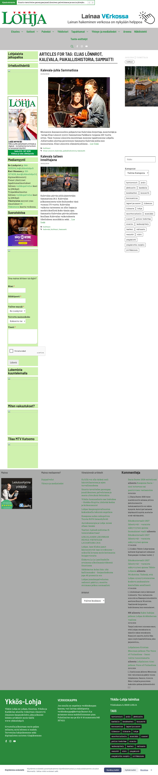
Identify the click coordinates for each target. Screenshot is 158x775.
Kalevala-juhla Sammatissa (59, 70)
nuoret (129, 219)
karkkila (143, 188)
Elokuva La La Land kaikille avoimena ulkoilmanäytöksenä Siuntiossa (97, 562)
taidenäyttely (142, 224)
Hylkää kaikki (130, 770)
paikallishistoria (70, 151)
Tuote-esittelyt (79, 39)
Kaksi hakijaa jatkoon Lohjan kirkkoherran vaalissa (142, 616)
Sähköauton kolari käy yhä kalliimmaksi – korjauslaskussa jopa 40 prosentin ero (97, 572)
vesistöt (130, 234)
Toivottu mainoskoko (19, 317)
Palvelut (46, 31)
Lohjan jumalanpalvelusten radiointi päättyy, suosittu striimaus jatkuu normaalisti (95, 582)
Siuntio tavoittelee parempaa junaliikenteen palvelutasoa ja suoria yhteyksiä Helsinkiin (52, 2)
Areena (127, 31)
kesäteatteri (131, 193)
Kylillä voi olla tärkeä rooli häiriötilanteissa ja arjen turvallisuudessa (94, 482)
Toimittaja (142, 57)
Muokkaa (144, 770)
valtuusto (140, 229)
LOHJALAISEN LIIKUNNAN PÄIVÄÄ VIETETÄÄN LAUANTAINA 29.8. (95, 540)
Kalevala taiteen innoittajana (51, 158)
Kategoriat (130, 168)
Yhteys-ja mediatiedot (104, 31)
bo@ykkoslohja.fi (25, 168)
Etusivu (15, 31)
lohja (139, 208)
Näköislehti (140, 31)
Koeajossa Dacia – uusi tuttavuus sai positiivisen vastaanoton (141, 486)
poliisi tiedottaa (143, 219)
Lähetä (13, 362)
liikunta (130, 208)
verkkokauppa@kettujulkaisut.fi (74, 711)
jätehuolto (131, 188)
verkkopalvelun (24, 186)
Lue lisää (94, 143)
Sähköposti (14, 296)
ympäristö (131, 239)
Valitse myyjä (16, 306)
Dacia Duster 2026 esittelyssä (142, 479)
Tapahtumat (78, 31)
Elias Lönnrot (48, 151)
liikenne (148, 203)
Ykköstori (63, 31)
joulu (143, 182)
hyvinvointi (132, 182)
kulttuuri (46, 148)
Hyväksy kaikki (113, 770)
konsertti (145, 193)
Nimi (11, 286)
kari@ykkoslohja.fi (26, 174)
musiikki (149, 214)
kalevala (58, 151)
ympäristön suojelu (135, 245)
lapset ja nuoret (133, 203)
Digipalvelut (47, 479)
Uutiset (31, 31)
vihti (139, 234)
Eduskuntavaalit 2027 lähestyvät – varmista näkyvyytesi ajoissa (139, 538)
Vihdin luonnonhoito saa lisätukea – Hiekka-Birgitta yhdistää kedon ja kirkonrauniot (98, 502)
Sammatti (81, 151)
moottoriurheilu (133, 214)
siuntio (129, 224)
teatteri (129, 229)
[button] (72, 46)
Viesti (12, 327)
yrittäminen (132, 250)
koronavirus (132, 198)
